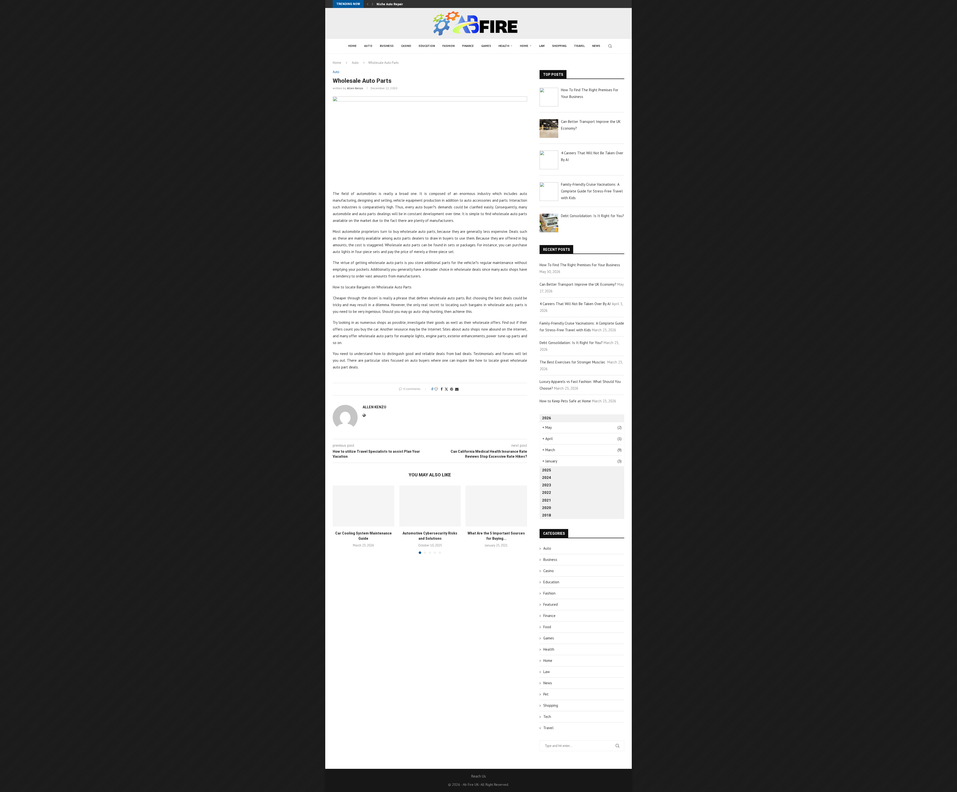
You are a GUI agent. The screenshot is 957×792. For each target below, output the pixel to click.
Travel (579, 46)
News (596, 46)
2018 (546, 515)
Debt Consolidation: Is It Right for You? (571, 342)
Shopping (559, 46)
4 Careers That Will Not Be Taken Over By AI (575, 303)
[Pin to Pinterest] (451, 389)
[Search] (610, 46)
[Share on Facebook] (442, 389)
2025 (546, 470)
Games (486, 46)
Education (427, 46)
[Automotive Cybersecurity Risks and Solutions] (430, 506)
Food (547, 626)
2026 (546, 418)
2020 (546, 508)
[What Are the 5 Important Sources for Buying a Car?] (496, 506)
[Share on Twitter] (446, 389)
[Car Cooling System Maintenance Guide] (363, 506)
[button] (368, 4)
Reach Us (478, 776)
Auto (368, 46)
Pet (546, 694)
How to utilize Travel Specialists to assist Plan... (412, 4)
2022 (546, 492)
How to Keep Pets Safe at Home (565, 401)
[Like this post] (436, 389)
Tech (547, 716)
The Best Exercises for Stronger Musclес (573, 362)
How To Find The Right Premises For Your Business (580, 265)
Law (542, 46)
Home (352, 46)
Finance (468, 46)
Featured (550, 604)
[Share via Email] (457, 389)
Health (503, 46)
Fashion (448, 46)
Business (387, 46)
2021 (546, 500)
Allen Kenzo (355, 88)
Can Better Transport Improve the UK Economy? (578, 284)
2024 (546, 477)
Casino (406, 46)
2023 (546, 485)
